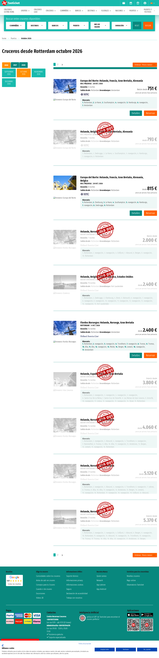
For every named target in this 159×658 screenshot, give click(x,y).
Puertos (14, 38)
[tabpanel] (23, 78)
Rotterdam (95, 90)
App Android (101, 589)
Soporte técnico (72, 576)
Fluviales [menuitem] (105, 10)
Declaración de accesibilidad (77, 593)
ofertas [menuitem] (24, 10)
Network (100, 580)
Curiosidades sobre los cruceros (48, 576)
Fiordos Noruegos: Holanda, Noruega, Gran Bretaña (107, 322)
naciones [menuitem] (119, 10)
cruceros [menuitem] (50, 10)
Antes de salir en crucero (45, 580)
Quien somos (101, 576)
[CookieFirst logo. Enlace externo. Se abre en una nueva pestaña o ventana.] (3, 645)
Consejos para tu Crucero (45, 585)
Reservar (150, 113)
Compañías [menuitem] (64, 10)
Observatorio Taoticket (135, 585)
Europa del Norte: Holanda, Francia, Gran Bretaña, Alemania (111, 80)
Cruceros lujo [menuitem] (38, 10)
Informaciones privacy (74, 580)
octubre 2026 (23, 73)
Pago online (131, 580)
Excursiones (40, 593)
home (4, 38)
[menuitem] (123, 3)
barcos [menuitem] (78, 10)
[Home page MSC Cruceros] (84, 93)
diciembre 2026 (9, 82)
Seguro (69, 589)
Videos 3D (39, 598)
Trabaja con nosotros (74, 598)
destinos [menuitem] (91, 10)
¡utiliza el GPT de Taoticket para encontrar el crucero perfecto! (103, 618)
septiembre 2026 (8, 73)
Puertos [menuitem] (132, 10)
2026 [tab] (6, 65)
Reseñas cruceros (133, 576)
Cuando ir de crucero (44, 589)
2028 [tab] (23, 65)
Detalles (136, 113)
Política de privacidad (85, 644)
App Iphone (101, 585)
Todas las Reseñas (14, 584)
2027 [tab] (15, 65)
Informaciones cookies (74, 585)
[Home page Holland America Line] (89, 335)
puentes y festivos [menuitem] (148, 10)
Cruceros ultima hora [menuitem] (9, 10)
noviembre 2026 (38, 73)
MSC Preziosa (85, 83)
